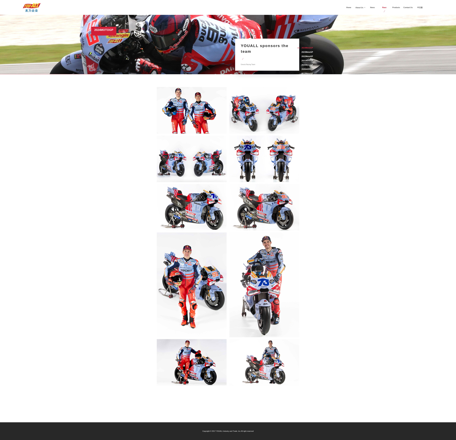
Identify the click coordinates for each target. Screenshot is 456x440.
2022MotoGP (307, 56)
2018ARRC (306, 86)
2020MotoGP (307, 65)
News (372, 7)
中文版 (420, 7)
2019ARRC (306, 78)
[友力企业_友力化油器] (32, 4)
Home (348, 7)
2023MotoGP (307, 52)
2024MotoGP (307, 48)
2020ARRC (306, 69)
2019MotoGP (307, 73)
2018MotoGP (307, 82)
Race (384, 7)
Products (396, 7)
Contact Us (408, 7)
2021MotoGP (307, 61)
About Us (359, 8)
